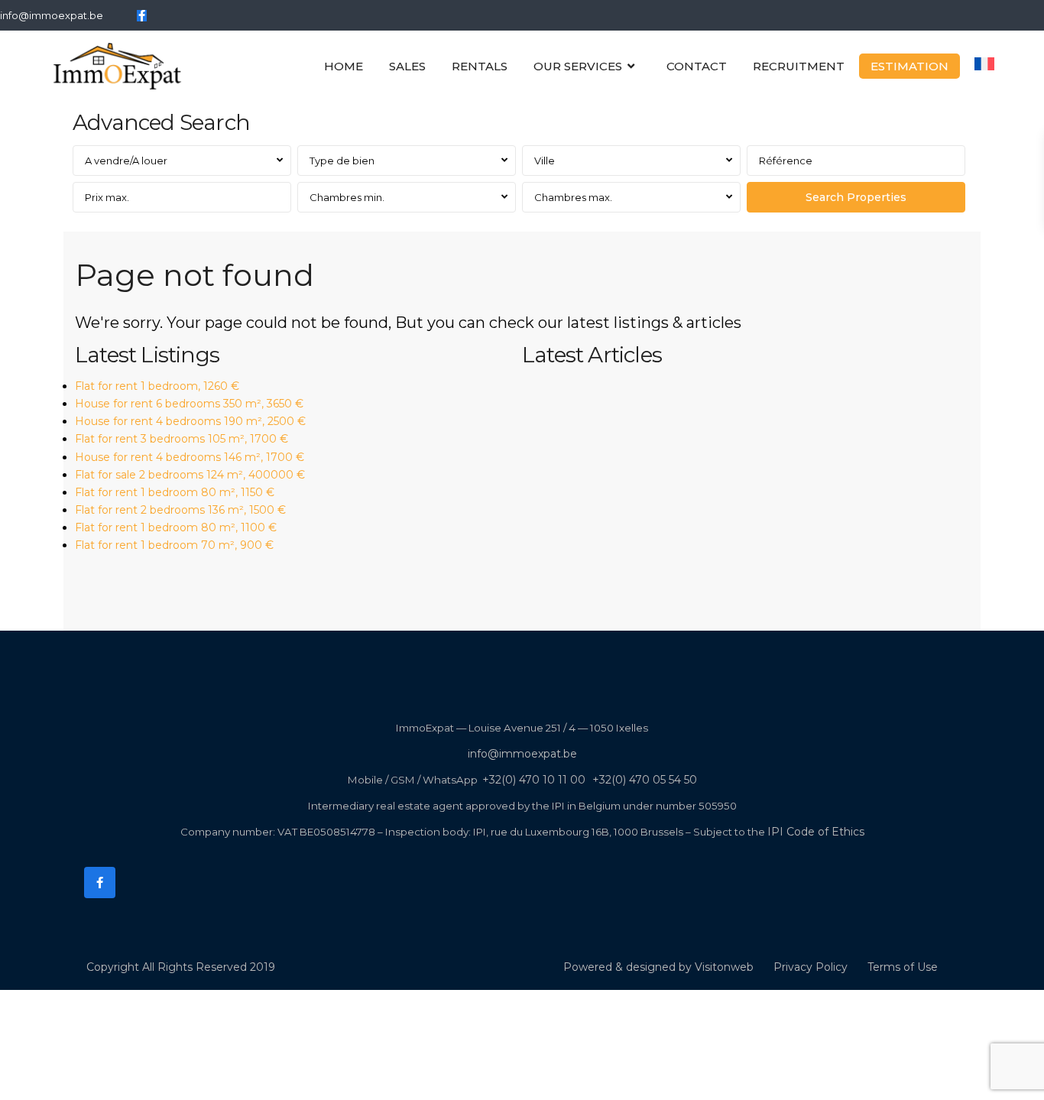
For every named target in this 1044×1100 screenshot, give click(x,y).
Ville (544, 160)
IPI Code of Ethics (815, 832)
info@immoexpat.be (51, 15)
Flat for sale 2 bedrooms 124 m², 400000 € (190, 475)
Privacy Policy (810, 967)
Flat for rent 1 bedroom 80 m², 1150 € (174, 492)
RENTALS (479, 66)
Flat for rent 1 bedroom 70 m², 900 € (174, 545)
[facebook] (141, 15)
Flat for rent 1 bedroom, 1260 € (157, 386)
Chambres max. (573, 197)
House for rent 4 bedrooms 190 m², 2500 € (190, 421)
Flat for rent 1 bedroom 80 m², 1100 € (176, 527)
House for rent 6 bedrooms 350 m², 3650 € (189, 403)
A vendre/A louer (126, 160)
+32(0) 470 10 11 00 (533, 780)
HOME (343, 66)
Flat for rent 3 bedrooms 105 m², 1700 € (181, 439)
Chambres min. (347, 197)
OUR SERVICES (577, 66)
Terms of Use (902, 967)
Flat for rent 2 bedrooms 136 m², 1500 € (180, 510)
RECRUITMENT (799, 66)
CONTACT (696, 66)
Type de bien (342, 160)
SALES (407, 66)
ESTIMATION (909, 66)
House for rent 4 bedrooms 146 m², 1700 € (189, 457)
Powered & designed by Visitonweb (658, 967)
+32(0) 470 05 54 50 (644, 780)
